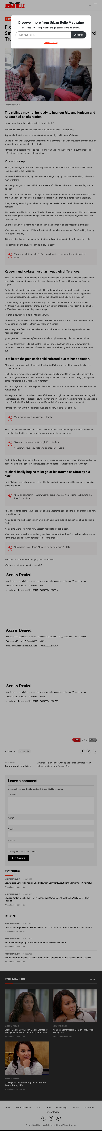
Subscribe (78, 35)
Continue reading (51, 43)
